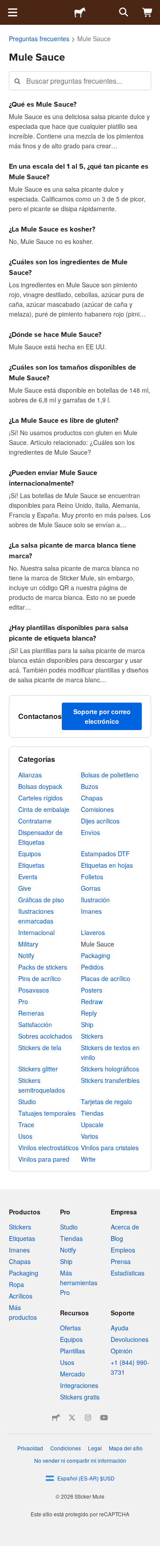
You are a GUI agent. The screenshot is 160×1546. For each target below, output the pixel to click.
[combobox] (80, 80)
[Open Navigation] (12, 12)
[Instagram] (88, 1417)
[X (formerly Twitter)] (72, 1417)
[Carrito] (147, 12)
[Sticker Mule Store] (56, 1417)
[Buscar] (122, 12)
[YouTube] (104, 1417)
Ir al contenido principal (6, 6)
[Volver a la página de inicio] (80, 12)
